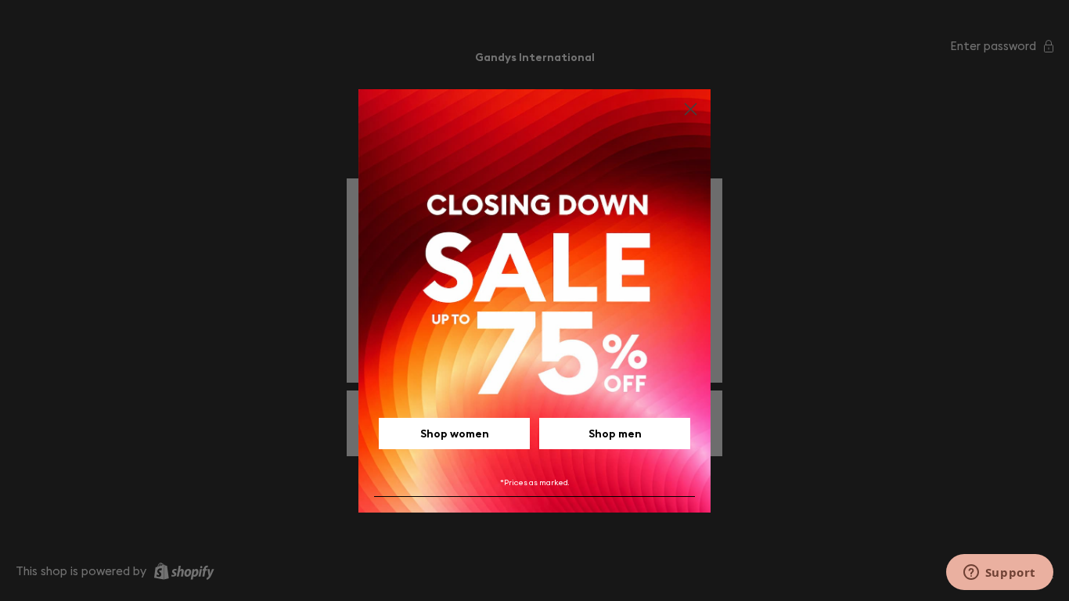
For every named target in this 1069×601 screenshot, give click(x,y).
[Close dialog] (690, 109)
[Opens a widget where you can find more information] (999, 573)
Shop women (454, 433)
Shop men (615, 433)
